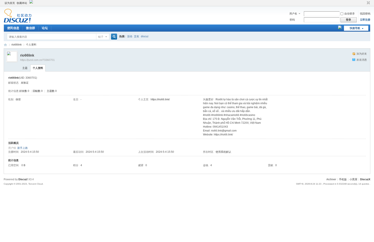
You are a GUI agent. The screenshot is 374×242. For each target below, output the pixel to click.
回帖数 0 (38, 91)
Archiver (331, 179)
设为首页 (10, 3)
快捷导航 (355, 28)
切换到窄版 (367, 3)
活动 (129, 36)
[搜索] (113, 36)
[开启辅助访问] (364, 3)
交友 (136, 36)
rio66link (16, 44)
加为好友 (361, 53)
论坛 (45, 28)
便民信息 (13, 28)
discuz (144, 36)
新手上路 (22, 147)
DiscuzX (365, 179)
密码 (292, 19)
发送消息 (361, 59)
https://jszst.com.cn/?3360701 (37, 60)
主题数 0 (52, 91)
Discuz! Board (5, 45)
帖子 (100, 36)
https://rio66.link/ (160, 99)
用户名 (293, 13)
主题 (24, 68)
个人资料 (38, 68)
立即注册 (365, 19)
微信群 (30, 28)
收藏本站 (22, 3)
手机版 (343, 179)
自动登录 (349, 13)
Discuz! (23, 179)
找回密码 (365, 13)
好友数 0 (24, 91)
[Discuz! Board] (18, 21)
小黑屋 (353, 179)
